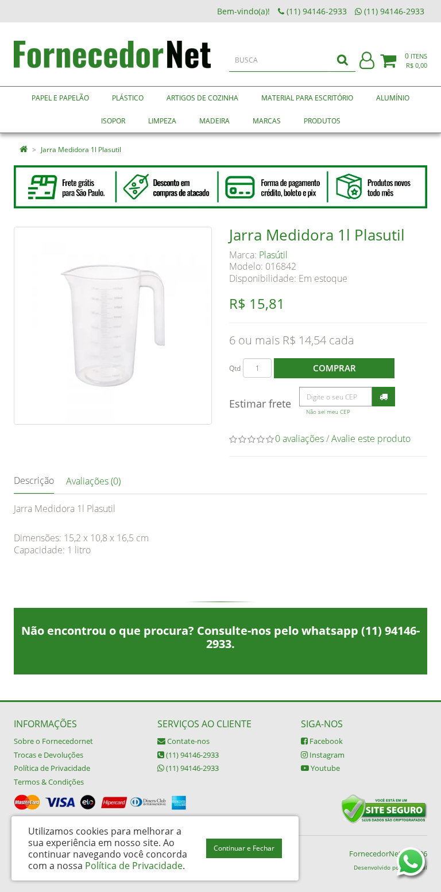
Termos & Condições (49, 782)
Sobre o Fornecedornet (53, 741)
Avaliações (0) (93, 481)
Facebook (325, 741)
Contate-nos (187, 741)
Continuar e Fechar (244, 848)
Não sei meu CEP (328, 412)
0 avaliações (299, 438)
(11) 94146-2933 (191, 755)
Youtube (324, 768)
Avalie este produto (371, 438)
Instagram (326, 755)
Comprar (334, 368)
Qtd (235, 368)
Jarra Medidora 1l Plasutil (81, 149)
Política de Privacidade (52, 768)
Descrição (34, 480)
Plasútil (273, 255)
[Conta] (366, 61)
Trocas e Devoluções (48, 755)
